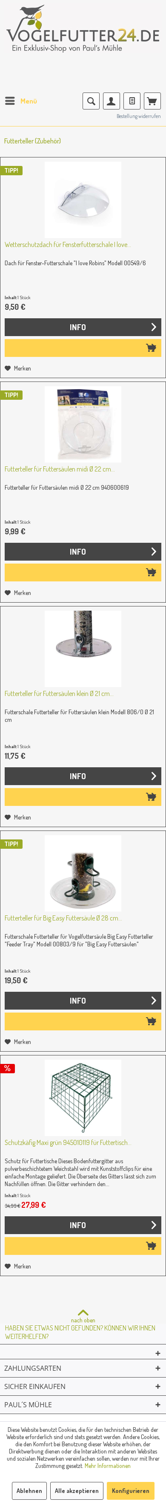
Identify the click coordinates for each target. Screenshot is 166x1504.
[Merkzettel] (131, 101)
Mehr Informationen (108, 1465)
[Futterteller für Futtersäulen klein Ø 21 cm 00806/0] (83, 649)
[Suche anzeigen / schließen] (91, 101)
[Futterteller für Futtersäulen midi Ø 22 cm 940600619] (83, 424)
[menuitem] (20, 101)
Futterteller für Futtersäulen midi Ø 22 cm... (60, 469)
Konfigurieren (130, 1490)
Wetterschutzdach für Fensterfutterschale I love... (68, 244)
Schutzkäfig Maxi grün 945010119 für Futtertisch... (68, 1142)
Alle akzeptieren (77, 1490)
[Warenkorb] (152, 101)
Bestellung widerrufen (139, 116)
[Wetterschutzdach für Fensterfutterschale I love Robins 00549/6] (83, 200)
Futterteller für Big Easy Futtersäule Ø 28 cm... (63, 918)
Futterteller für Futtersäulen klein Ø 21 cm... (59, 693)
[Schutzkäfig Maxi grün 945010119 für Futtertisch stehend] (83, 1098)
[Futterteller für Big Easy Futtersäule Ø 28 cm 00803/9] (83, 873)
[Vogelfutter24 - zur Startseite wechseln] (83, 34)
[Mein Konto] (111, 101)
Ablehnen (29, 1490)
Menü (28, 100)
